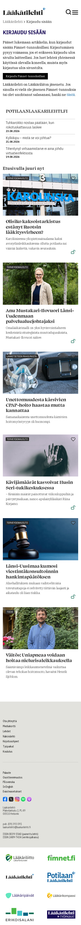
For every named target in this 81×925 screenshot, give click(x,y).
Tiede (10, 611)
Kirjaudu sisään (39, 21)
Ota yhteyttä (10, 721)
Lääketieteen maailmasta (22, 356)
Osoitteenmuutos (12, 777)
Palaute (7, 772)
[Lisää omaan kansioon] (73, 178)
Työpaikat (8, 746)
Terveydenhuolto (17, 178)
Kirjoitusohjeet (11, 741)
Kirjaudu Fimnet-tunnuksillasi (25, 76)
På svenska (9, 782)
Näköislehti (9, 736)
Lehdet (7, 731)
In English (8, 786)
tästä (71, 94)
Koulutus (7, 751)
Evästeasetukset (12, 791)
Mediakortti (9, 726)
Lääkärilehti (13, 21)
